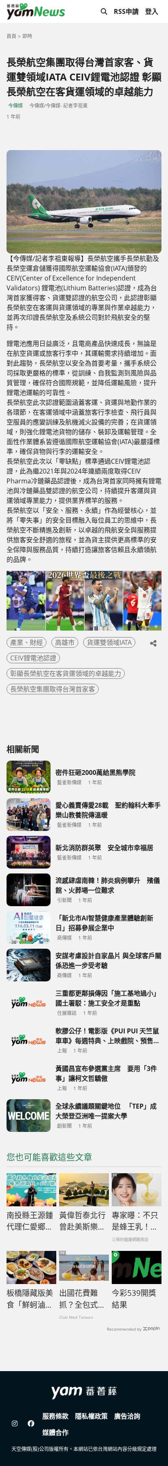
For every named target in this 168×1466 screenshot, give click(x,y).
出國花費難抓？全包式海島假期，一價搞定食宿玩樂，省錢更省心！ (82, 1299)
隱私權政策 (91, 1416)
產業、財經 (26, 642)
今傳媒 (15, 105)
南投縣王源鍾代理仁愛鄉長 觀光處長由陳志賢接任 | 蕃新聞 (31, 1221)
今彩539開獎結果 (134, 1299)
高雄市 (65, 642)
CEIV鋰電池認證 (33, 657)
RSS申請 (126, 11)
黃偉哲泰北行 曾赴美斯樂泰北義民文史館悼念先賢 (84, 1221)
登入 (151, 11)
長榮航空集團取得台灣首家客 (52, 689)
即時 (27, 36)
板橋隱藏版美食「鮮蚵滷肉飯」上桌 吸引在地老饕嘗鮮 (31, 1299)
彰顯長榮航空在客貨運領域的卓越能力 (65, 673)
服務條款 (55, 1416)
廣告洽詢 (127, 1416)
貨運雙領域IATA (109, 642)
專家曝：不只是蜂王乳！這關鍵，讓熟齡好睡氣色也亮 (135, 1221)
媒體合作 (55, 1432)
